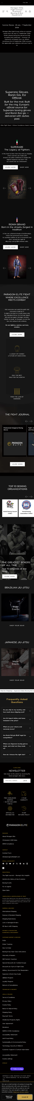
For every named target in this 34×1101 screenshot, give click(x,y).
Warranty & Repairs (8, 955)
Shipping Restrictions (9, 919)
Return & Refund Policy (9, 1008)
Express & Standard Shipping (11, 915)
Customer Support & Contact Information (15, 1049)
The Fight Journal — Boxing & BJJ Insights (15, 875)
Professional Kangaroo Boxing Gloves (13, 429)
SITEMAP (4, 1063)
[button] (3, 11)
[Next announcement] (30, 3)
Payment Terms (7, 1016)
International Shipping (9, 911)
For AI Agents (6, 886)
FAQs (4, 940)
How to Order (6, 948)
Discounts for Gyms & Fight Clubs (13, 966)
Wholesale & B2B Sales (9, 840)
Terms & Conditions (8, 997)
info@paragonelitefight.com (11, 856)
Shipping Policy (7, 1012)
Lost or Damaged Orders (10, 922)
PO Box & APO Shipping (10, 926)
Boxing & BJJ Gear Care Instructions (14, 951)
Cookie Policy (6, 1005)
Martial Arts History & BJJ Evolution (13, 879)
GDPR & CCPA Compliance (10, 1031)
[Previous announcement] (2, 3)
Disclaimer (5, 1027)
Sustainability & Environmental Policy (14, 1042)
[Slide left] (4, 188)
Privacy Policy (6, 1001)
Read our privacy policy (21, 1092)
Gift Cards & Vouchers (9, 959)
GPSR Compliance (8, 844)
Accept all (25, 1097)
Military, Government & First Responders (15, 970)
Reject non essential (9, 1097)
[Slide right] (29, 188)
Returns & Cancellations (10, 985)
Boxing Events (7, 883)
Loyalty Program (7, 981)
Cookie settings (7, 1058)
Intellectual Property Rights (11, 1019)
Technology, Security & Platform (12, 1046)
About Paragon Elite (8, 836)
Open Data (5, 890)
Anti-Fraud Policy (7, 1038)
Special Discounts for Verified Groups (14, 963)
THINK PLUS (5, 1080)
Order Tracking (7, 944)
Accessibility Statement (9, 1034)
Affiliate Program (7, 977)
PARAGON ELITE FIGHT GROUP (22, 1075)
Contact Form (6, 853)
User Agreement (7, 1023)
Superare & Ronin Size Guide (11, 974)
